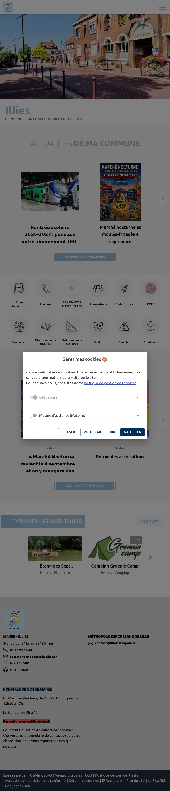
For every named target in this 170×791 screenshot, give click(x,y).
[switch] (31, 415)
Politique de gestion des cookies (110, 383)
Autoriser (132, 432)
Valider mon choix (99, 432)
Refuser (68, 432)
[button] (85, 397)
